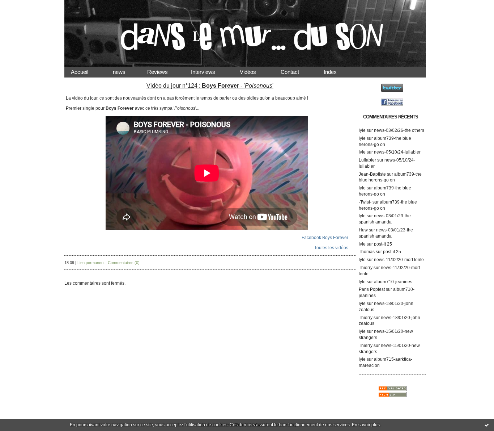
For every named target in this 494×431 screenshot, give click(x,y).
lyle (362, 130)
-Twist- (365, 202)
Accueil (85, 72)
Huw (363, 230)
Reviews (164, 72)
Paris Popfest (372, 289)
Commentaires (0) (124, 262)
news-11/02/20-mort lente (399, 259)
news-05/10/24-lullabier (397, 152)
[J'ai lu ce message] (487, 425)
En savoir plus (366, 424)
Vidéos (254, 72)
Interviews (209, 72)
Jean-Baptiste (372, 174)
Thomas (367, 251)
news (125, 72)
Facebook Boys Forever (325, 237)
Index (336, 72)
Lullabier (367, 160)
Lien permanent (91, 262)
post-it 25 (383, 244)
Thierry (365, 267)
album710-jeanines (393, 281)
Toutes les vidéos (331, 247)
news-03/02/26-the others (399, 130)
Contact (296, 72)
